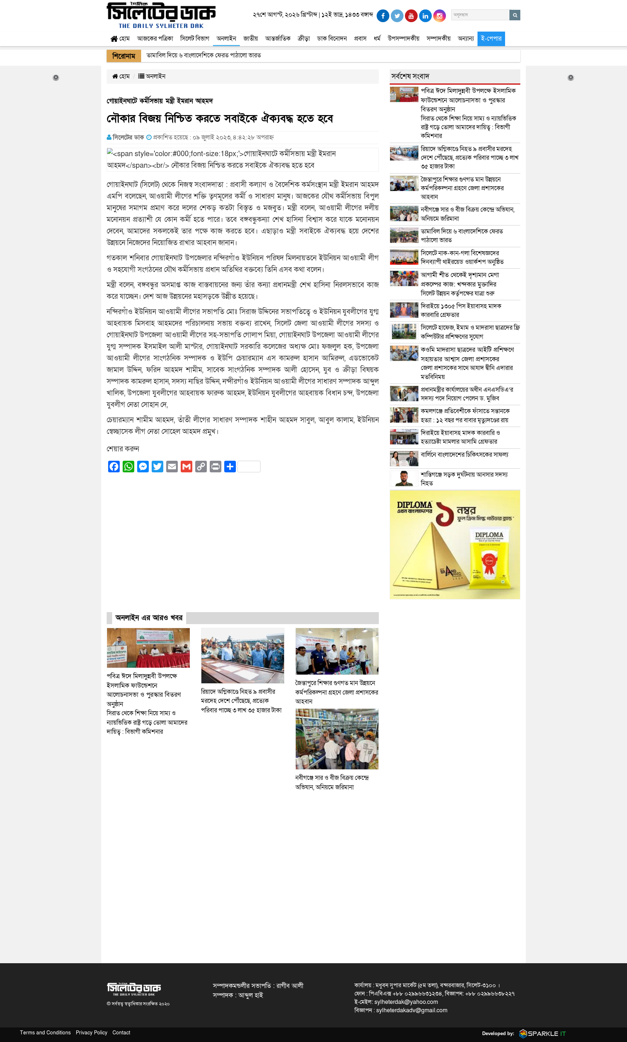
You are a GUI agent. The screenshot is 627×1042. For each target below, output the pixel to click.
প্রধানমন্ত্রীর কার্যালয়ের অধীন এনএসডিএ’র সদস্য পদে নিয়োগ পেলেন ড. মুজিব (467, 394)
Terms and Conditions (45, 1032)
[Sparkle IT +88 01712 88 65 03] (541, 1033)
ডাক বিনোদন (332, 38)
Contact (121, 1032)
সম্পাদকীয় (439, 38)
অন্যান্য (466, 38)
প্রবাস (360, 38)
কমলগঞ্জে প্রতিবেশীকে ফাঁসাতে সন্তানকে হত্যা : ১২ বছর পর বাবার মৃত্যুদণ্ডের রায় (465, 415)
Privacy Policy (91, 1032)
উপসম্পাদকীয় (403, 38)
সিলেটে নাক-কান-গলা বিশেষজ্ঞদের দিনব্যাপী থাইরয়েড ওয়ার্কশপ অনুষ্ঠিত (462, 257)
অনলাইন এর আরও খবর (149, 618)
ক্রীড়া (304, 38)
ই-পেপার (491, 38)
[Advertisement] (242, 549)
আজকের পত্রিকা (155, 38)
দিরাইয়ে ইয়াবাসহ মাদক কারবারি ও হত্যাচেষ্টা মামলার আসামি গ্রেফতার (460, 437)
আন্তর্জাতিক (278, 38)
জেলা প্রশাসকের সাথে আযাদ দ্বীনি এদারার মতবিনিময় (467, 363)
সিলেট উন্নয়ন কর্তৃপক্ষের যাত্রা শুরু (460, 284)
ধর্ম (377, 38)
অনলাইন (226, 38)
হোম (124, 38)
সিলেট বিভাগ (194, 38)
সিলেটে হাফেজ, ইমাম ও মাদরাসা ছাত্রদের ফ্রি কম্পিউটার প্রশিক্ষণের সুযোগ (470, 332)
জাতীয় (250, 38)
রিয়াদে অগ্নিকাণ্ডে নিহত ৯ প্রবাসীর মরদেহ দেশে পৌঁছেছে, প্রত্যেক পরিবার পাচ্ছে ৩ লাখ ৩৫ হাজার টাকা (241, 701)
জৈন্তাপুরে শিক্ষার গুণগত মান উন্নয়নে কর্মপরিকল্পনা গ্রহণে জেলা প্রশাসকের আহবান (336, 692)
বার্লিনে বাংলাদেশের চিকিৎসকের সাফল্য (464, 455)
